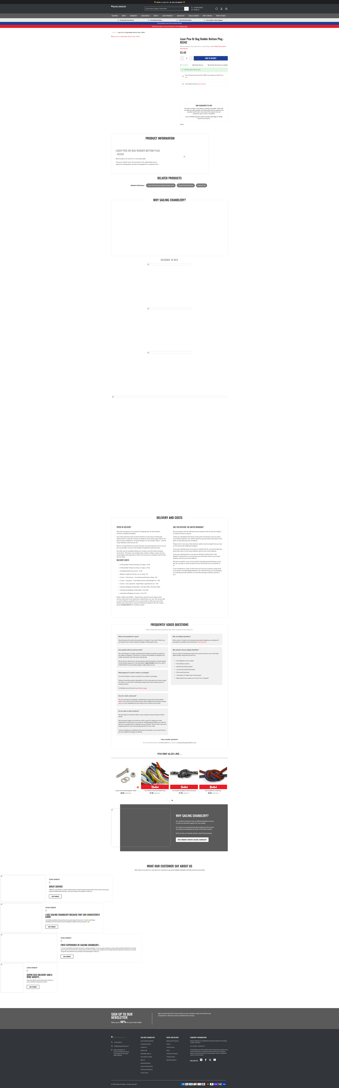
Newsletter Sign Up (146, 1053)
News (168, 1050)
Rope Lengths (207, 16)
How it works (202, 84)
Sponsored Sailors (146, 1063)
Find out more (201, 642)
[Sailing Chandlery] (118, 6)
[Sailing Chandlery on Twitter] (210, 1060)
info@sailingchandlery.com (186, 743)
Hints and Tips (170, 1047)
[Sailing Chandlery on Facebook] (205, 1060)
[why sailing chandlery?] (141, 828)
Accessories (145, 16)
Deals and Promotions (172, 1041)
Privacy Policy (144, 1072)
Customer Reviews (146, 1044)
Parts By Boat (221, 16)
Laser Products (167, 16)
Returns (143, 1060)
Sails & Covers (194, 16)
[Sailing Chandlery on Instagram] (201, 1060)
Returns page (142, 688)
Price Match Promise (146, 1057)
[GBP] (216, 9)
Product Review (170, 1057)
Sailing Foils (202, 185)
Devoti (156, 16)
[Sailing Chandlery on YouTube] (214, 1060)
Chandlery (133, 16)
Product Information (172, 1053)
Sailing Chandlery (121, 1084)
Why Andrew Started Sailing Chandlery (192, 839)
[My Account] (221, 9)
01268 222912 (198, 7)
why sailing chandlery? (192, 815)
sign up (120, 703)
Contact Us (144, 1047)
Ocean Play (181, 16)
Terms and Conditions (147, 1069)
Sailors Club (183, 26)
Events (168, 1044)
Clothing (115, 16)
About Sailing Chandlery (147, 1041)
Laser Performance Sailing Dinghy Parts (161, 185)
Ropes (124, 16)
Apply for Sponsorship (147, 1066)
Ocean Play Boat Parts (185, 185)
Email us (196, 10)
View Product (55, 896)
